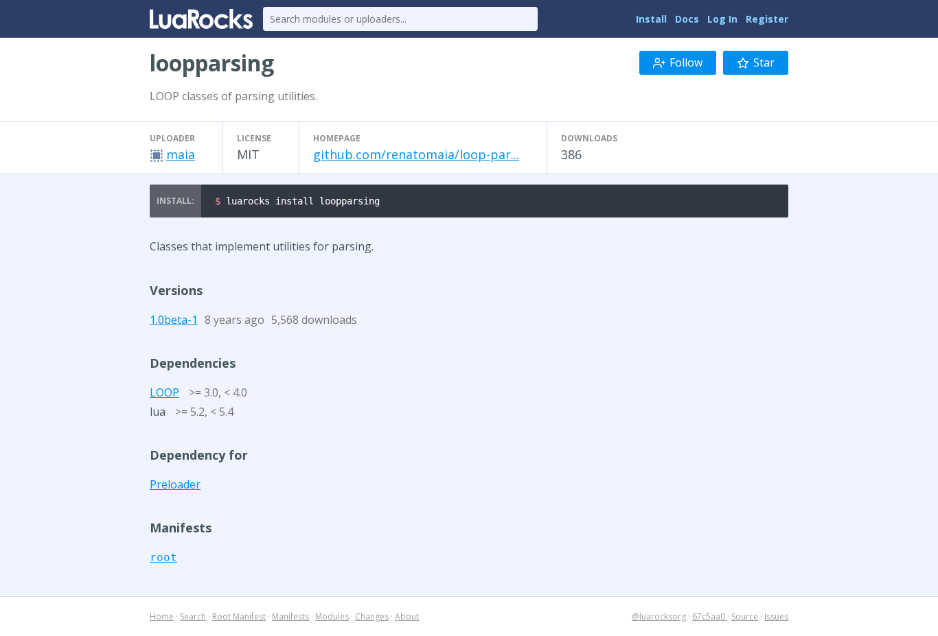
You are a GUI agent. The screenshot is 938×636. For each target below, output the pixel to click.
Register (767, 18)
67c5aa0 (709, 616)
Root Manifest (239, 616)
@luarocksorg (659, 616)
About (407, 616)
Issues (776, 616)
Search (193, 616)
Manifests (290, 616)
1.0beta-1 (174, 319)
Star (764, 62)
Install (651, 18)
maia (180, 154)
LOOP (164, 392)
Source (744, 616)
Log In (722, 18)
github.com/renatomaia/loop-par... (416, 154)
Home (162, 616)
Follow (686, 62)
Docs (687, 18)
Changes (372, 616)
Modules (332, 616)
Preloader (175, 484)
